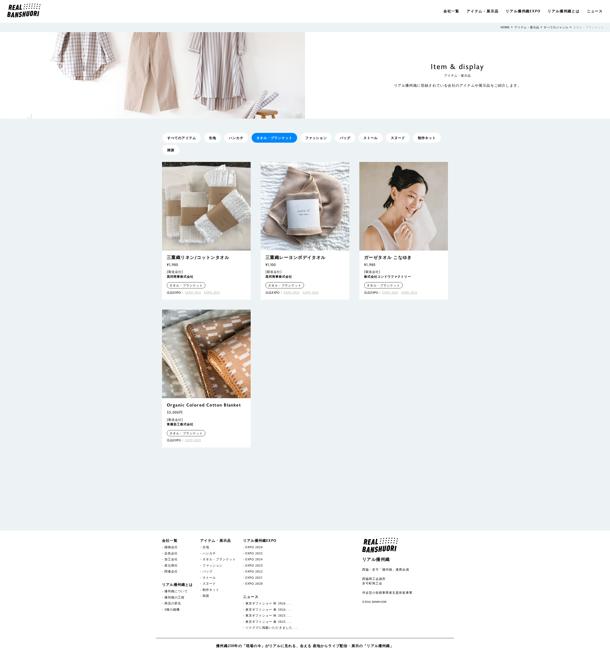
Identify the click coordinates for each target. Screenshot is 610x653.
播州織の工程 (174, 597)
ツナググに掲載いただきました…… (272, 627)
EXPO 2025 (212, 292)
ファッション (316, 138)
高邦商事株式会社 (180, 276)
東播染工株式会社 (180, 424)
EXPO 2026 (254, 547)
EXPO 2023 (193, 440)
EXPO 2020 (254, 583)
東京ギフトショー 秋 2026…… (268, 603)
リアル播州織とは (564, 11)
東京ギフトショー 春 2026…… (268, 609)
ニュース (595, 11)
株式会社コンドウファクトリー (387, 276)
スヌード (398, 138)
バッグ (345, 138)
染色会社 (171, 553)
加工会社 (171, 559)
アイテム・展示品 (482, 11)
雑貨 (170, 150)
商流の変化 (172, 603)
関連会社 (171, 571)
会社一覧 (451, 11)
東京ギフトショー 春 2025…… (268, 621)
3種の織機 (172, 609)
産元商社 (171, 565)
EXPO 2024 (193, 292)
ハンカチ (236, 138)
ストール (370, 138)
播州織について (176, 591)
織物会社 (171, 547)
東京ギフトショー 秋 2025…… (268, 615)
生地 (212, 138)
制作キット (427, 138)
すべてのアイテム (181, 138)
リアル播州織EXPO (523, 11)
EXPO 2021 (253, 577)
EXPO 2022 (254, 571)
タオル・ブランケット (274, 138)
